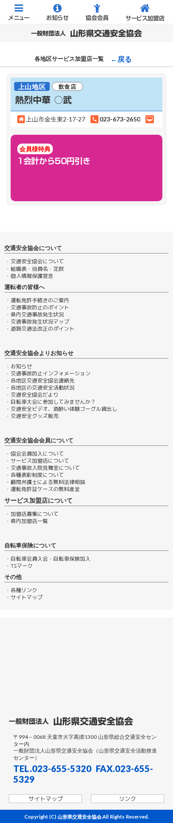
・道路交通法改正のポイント (40, 329)
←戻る (121, 58)
